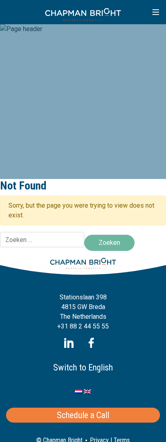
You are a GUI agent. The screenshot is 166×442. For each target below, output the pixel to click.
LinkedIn (69, 343)
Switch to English (83, 367)
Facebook (91, 343)
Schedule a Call (83, 415)
